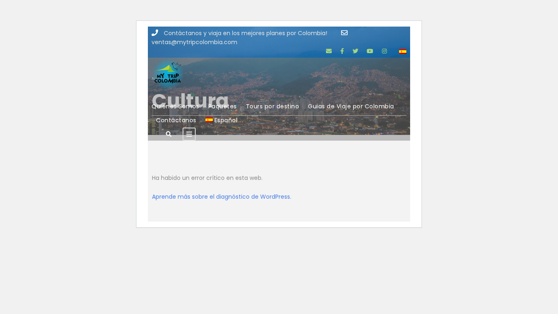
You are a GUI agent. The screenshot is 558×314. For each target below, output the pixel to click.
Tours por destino (272, 106)
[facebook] (342, 51)
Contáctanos (176, 120)
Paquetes (222, 106)
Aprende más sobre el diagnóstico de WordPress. (221, 197)
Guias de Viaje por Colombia (351, 106)
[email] (329, 51)
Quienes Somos (175, 106)
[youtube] (370, 51)
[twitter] (355, 51)
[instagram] (384, 51)
